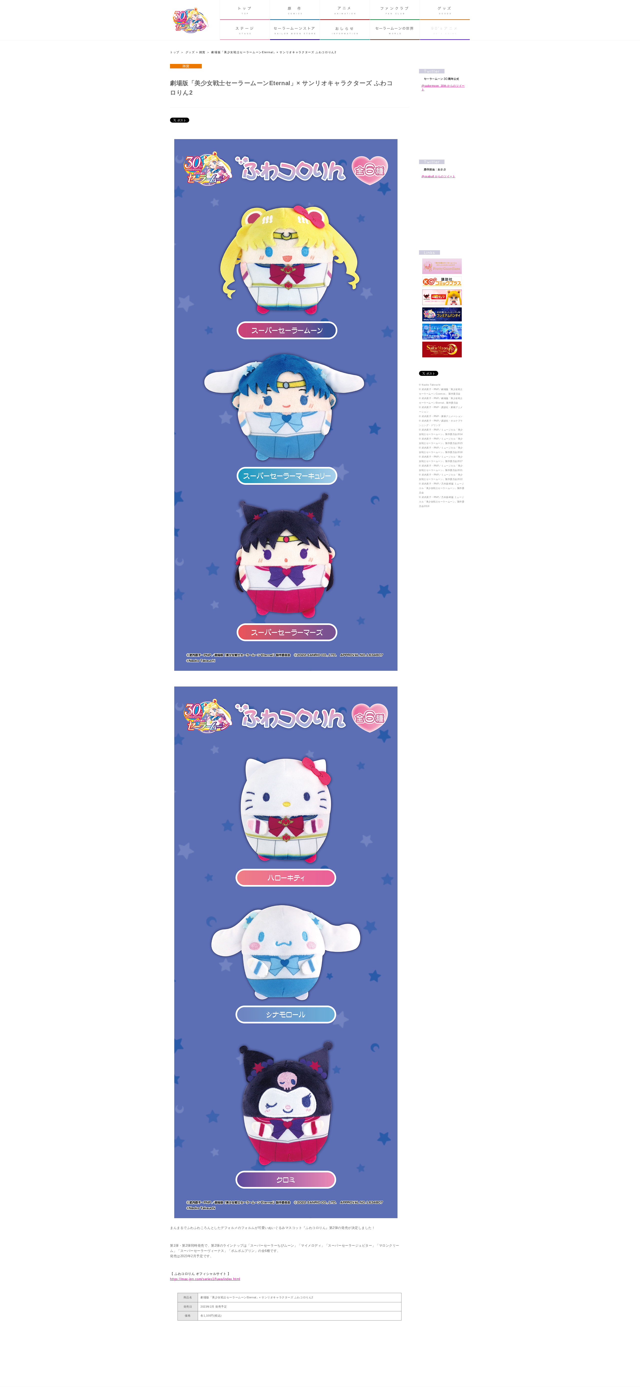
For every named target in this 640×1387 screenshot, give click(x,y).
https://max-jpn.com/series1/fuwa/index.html (205, 1279)
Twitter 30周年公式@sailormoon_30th (442, 74)
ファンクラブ (395, 10)
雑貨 (202, 52)
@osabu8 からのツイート (438, 176)
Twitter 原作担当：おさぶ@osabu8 (442, 165)
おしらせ (345, 30)
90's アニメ (445, 30)
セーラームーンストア (295, 30)
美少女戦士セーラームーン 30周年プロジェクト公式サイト (190, 21)
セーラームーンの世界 (395, 30)
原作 (295, 10)
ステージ (245, 30)
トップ (245, 10)
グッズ (445, 10)
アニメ (345, 10)
